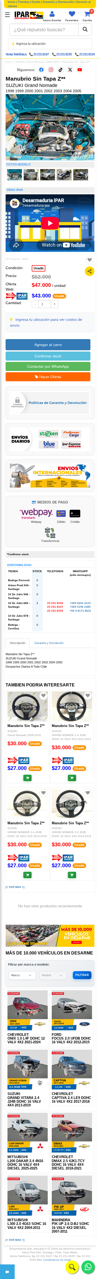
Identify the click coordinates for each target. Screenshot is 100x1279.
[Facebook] (41, 69)
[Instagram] (51, 69)
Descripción (17, 643)
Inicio (11, 1)
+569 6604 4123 (80, 603)
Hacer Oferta (49, 377)
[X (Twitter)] (70, 69)
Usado (38, 268)
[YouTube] (79, 69)
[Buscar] (85, 30)
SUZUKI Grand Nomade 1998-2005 (37, 61)
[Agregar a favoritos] (89, 260)
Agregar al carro (48, 345)
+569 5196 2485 (80, 606)
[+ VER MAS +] (15, 887)
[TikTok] (60, 69)
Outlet (35, 1)
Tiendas (23, 1)
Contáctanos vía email (57, 1259)
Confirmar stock (48, 356)
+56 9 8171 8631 (80, 610)
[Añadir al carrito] (27, 778)
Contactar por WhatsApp (48, 366)
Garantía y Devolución (58, 1)
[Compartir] (89, 271)
